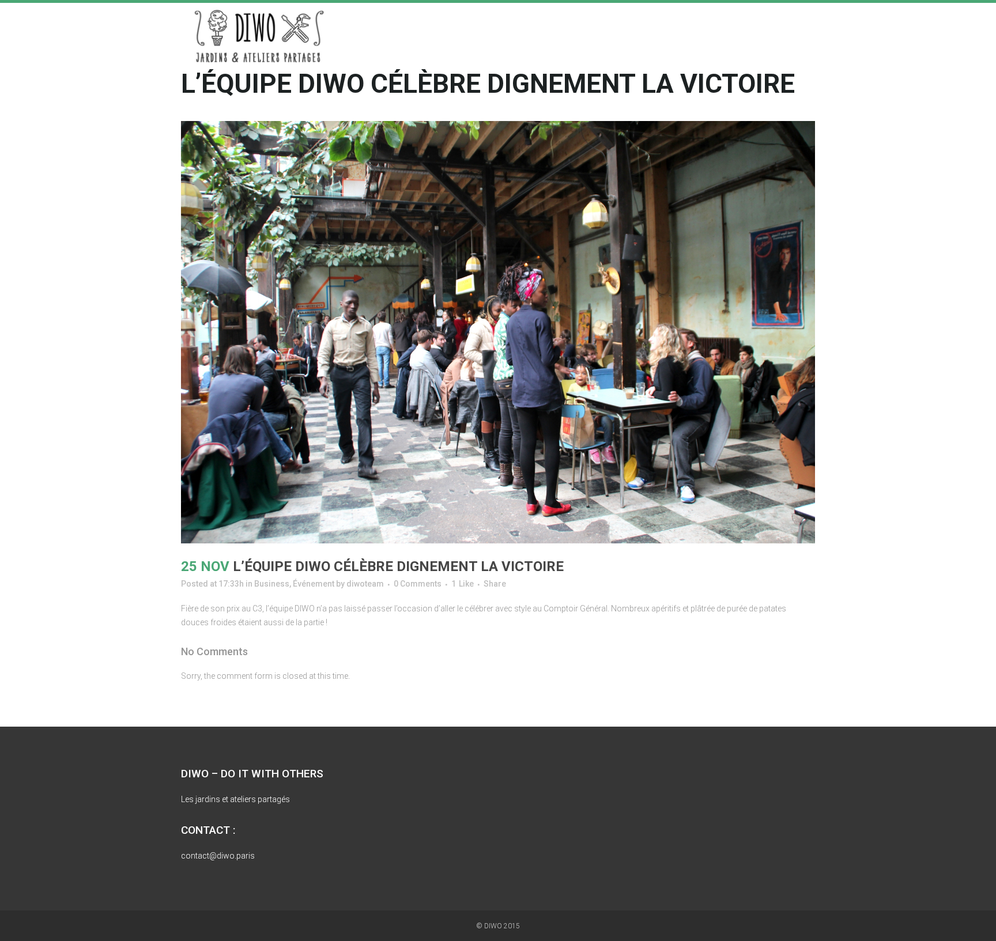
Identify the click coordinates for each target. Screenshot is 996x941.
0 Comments (418, 583)
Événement (313, 583)
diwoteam (365, 583)
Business (271, 583)
